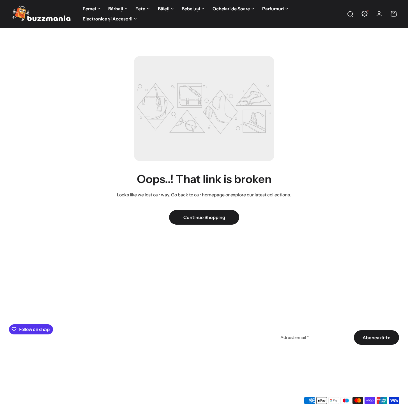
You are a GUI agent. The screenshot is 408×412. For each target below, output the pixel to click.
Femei (89, 8)
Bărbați (115, 8)
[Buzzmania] (41, 13)
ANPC (147, 359)
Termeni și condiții (160, 299)
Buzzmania (85, 400)
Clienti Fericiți (221, 319)
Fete (140, 8)
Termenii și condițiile (353, 353)
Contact (215, 329)
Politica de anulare (160, 329)
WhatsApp (74, 364)
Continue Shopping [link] (204, 217)
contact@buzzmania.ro (33, 313)
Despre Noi (218, 299)
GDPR (147, 349)
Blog (211, 309)
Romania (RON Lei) (28, 400)
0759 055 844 (23, 306)
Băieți (163, 8)
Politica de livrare (159, 319)
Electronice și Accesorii (107, 19)
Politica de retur (157, 339)
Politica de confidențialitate (169, 309)
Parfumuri (273, 8)
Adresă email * (294, 337)
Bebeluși (191, 8)
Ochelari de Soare (231, 8)
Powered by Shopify (116, 400)
